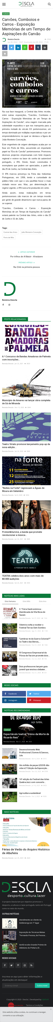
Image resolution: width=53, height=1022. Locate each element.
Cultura (6, 14)
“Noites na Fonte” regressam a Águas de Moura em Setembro (23, 489)
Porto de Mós (9, 237)
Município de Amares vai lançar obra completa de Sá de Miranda (26, 402)
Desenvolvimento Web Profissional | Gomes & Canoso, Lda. (34, 752)
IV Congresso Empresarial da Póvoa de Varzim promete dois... (34, 654)
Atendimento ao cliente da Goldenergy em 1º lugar (30, 921)
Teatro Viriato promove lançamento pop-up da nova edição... (26, 446)
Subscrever (42, 985)
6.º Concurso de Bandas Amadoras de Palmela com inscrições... (26, 358)
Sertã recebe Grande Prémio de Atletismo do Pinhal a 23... (32, 946)
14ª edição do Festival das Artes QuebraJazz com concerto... (34, 780)
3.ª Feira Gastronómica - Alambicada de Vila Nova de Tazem (32, 612)
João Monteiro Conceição (31, 232)
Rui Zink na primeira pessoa (26, 267)
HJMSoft (45, 999)
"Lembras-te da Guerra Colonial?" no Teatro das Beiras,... (34, 640)
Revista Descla (13, 39)
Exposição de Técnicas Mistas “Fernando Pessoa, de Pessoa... (33, 933)
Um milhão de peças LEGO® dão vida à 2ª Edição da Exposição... (34, 766)
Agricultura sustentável (30, 793)
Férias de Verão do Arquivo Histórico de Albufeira (26, 851)
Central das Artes (10, 232)
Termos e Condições (34, 1005)
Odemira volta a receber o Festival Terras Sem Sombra (32, 626)
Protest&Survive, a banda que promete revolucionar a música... (22, 533)
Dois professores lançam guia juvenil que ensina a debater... (33, 668)
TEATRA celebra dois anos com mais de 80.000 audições (23, 577)
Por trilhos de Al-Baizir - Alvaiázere (26, 256)
